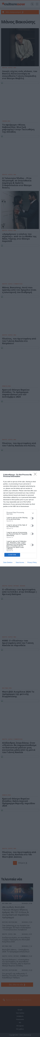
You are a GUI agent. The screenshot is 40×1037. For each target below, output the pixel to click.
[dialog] (20, 518)
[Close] (36, 475)
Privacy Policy (32, 562)
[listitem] (20, 513)
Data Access (20, 562)
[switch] (31, 518)
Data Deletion (7, 562)
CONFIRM (12, 555)
